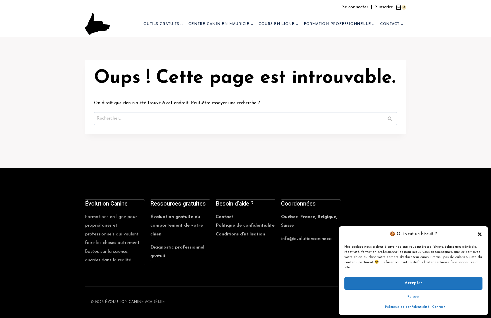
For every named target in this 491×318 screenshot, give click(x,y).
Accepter (413, 283)
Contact (438, 307)
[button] (479, 234)
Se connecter (355, 7)
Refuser (413, 296)
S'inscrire (384, 7)
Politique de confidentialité (407, 307)
